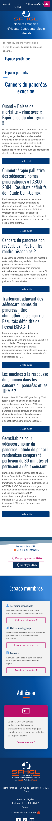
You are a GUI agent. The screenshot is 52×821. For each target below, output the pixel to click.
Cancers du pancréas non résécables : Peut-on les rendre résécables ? (23, 245)
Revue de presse (11, 47)
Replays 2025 (28, 565)
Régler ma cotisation (25, 620)
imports (19, 43)
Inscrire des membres (24, 645)
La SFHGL (17, 5)
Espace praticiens (18, 58)
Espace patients (16, 72)
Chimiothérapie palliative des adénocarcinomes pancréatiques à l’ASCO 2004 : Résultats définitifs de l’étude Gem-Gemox (24, 181)
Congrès (46, 4)
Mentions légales (25, 799)
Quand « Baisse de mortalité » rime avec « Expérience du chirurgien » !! (25, 114)
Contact (25, 806)
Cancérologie (31, 43)
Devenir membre (25, 742)
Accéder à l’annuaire (25, 670)
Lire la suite (26, 161)
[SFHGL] (26, 16)
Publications (32, 4)
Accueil (6, 4)
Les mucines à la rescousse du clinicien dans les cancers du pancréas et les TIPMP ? (25, 382)
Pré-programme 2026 (28, 558)
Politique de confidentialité (25, 803)
